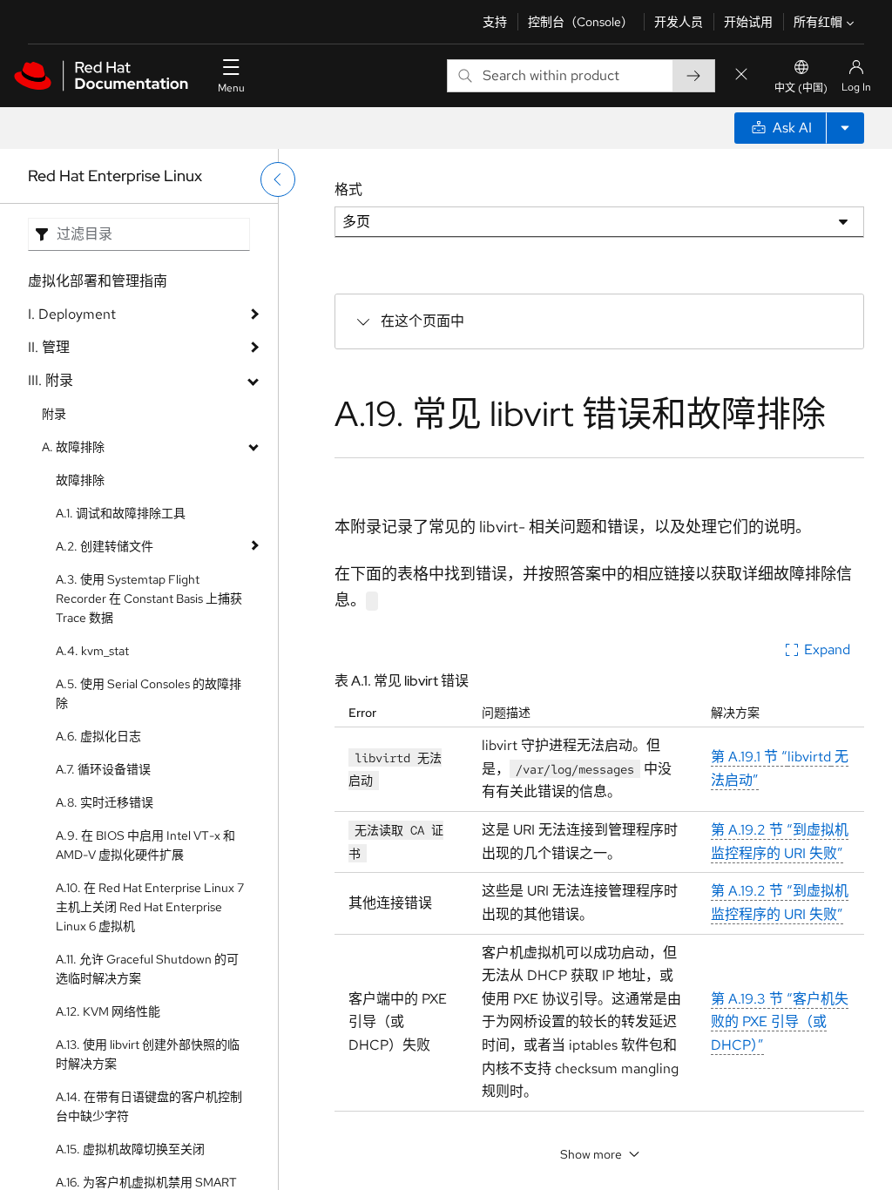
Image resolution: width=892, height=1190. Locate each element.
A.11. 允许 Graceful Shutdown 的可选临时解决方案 (147, 968)
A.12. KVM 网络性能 (108, 1011)
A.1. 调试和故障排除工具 (121, 513)
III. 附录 (50, 380)
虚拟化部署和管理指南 (97, 281)
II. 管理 (49, 347)
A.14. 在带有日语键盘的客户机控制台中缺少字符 (149, 1106)
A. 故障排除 (73, 447)
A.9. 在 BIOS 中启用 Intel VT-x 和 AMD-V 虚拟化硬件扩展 (145, 845)
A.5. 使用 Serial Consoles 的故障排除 (148, 693)
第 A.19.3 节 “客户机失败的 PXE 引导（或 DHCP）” (779, 1022)
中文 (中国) (801, 88)
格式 (348, 189)
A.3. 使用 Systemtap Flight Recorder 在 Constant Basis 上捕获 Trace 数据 (149, 598)
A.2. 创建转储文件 (104, 546)
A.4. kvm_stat (92, 651)
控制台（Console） (580, 22)
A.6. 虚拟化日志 (98, 736)
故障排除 (80, 480)
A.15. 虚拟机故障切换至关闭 (130, 1149)
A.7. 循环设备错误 (103, 769)
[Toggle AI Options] (845, 128)
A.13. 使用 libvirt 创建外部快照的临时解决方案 (148, 1054)
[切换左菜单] (277, 179)
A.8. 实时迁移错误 (104, 802)
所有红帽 (818, 22)
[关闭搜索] (741, 75)
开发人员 (678, 22)
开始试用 (748, 22)
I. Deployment (72, 314)
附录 (54, 414)
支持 (495, 22)
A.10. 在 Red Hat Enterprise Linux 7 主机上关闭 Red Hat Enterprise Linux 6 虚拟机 (150, 907)
